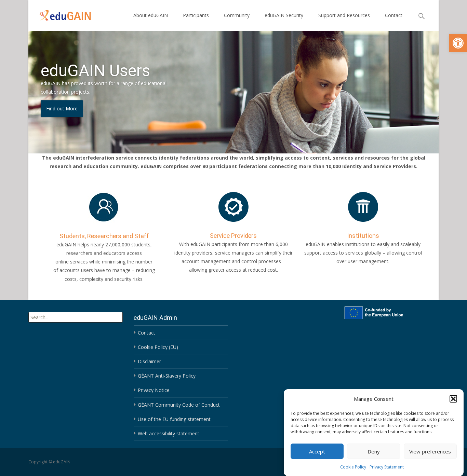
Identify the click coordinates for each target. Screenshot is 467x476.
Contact (393, 15)
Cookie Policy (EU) (158, 347)
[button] (458, 43)
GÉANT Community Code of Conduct (179, 405)
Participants (196, 15)
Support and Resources (344, 15)
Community (237, 15)
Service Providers (233, 235)
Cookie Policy (353, 467)
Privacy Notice (154, 390)
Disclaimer (149, 361)
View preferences (430, 451)
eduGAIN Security (284, 15)
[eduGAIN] (60, 13)
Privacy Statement (387, 467)
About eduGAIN (150, 15)
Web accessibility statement (168, 433)
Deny (374, 451)
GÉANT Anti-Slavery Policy (167, 375)
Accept (317, 451)
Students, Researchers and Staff (104, 236)
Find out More (62, 108)
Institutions (363, 235)
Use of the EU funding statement (174, 419)
